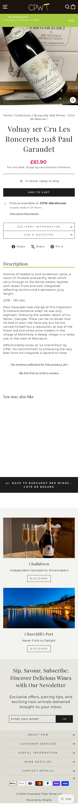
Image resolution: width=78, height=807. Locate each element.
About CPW (38, 734)
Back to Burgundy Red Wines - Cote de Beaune (41, 485)
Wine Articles (38, 762)
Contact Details (38, 770)
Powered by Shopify (39, 799)
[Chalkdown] (39, 538)
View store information (24, 213)
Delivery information (39, 226)
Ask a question (39, 234)
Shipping (32, 167)
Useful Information (38, 752)
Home (7, 115)
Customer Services (38, 743)
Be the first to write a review (39, 373)
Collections (23, 115)
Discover (39, 578)
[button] (39, 372)
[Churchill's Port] (39, 608)
